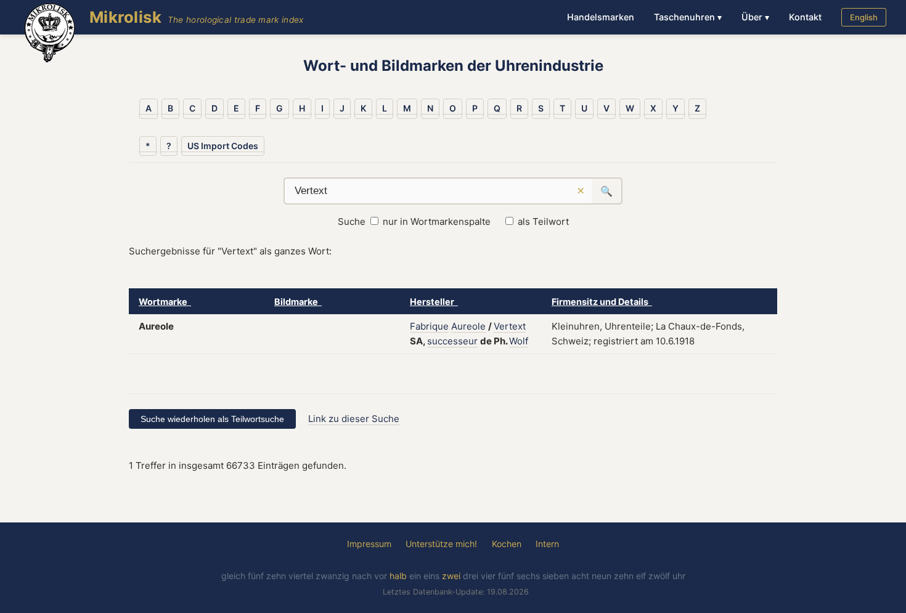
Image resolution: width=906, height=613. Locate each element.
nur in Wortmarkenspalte (437, 221)
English (864, 17)
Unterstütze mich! (441, 543)
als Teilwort (543, 221)
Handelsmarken (600, 17)
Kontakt (805, 17)
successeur (452, 341)
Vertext (510, 326)
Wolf (518, 341)
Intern (547, 543)
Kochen (506, 543)
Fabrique (429, 326)
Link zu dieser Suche (353, 418)
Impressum (369, 543)
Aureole (468, 326)
